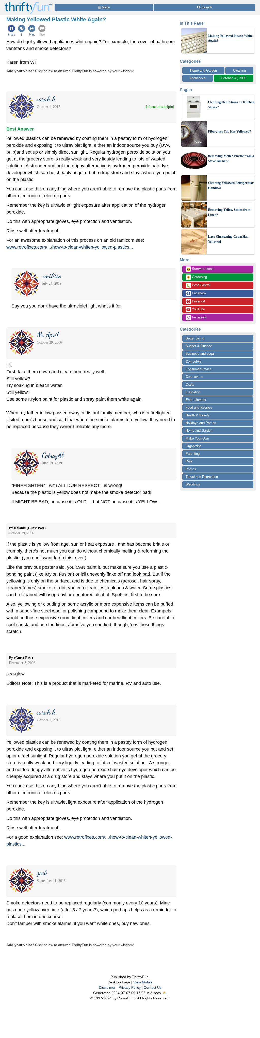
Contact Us (152, 987)
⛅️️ (165, 993)
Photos (191, 469)
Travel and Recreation (202, 477)
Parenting (193, 454)
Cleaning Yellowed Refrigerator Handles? (231, 185)
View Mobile (143, 982)
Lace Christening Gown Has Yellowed (228, 239)
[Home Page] (28, 3)
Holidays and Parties (201, 423)
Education (193, 392)
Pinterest (198, 301)
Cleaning (239, 70)
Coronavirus (194, 377)
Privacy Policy (130, 987)
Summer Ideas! (200, 269)
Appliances (197, 78)
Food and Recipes (199, 407)
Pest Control (198, 285)
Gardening (196, 277)
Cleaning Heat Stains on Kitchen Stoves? (231, 104)
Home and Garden (203, 70)
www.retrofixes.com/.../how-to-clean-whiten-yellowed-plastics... (69, 247)
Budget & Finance (199, 346)
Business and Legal (200, 353)
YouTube (198, 309)
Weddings (193, 484)
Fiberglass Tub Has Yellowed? (229, 131)
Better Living (195, 338)
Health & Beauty (198, 415)
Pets (189, 461)
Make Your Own (197, 438)
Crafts (190, 384)
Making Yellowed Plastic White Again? (230, 38)
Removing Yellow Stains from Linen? (229, 212)
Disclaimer (107, 987)
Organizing (193, 446)
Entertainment (196, 400)
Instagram (199, 317)
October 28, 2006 (233, 78)
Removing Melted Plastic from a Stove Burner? (231, 158)
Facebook (198, 293)
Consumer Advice (199, 369)
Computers (194, 361)
